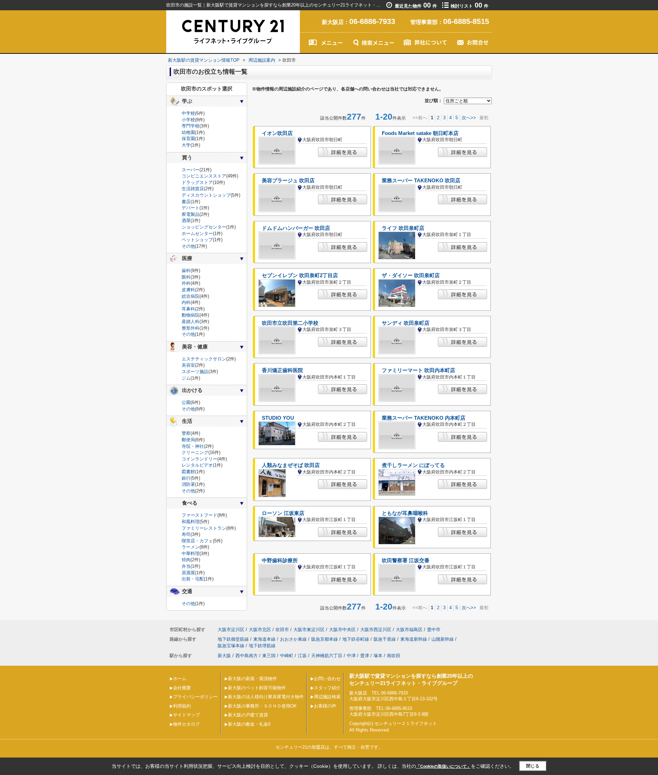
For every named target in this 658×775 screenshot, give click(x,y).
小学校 (188, 119)
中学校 (188, 113)
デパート (190, 207)
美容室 (188, 365)
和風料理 (190, 521)
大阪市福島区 (409, 629)
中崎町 (286, 655)
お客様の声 (325, 706)
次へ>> (469, 117)
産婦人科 (190, 321)
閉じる (532, 765)
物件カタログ (186, 724)
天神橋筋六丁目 (326, 655)
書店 (186, 201)
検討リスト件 (469, 6)
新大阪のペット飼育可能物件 (257, 687)
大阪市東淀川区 (309, 629)
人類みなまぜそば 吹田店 (291, 465)
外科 (186, 283)
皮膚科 (188, 289)
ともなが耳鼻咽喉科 (405, 513)
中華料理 (190, 553)
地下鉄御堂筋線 (233, 639)
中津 (351, 655)
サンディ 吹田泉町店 (405, 323)
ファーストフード (199, 515)
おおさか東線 (293, 639)
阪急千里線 (385, 639)
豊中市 (433, 629)
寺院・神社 (193, 446)
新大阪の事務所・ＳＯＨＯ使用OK (262, 706)
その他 (188, 246)
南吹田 (393, 655)
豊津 (364, 655)
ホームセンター (197, 233)
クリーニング (195, 452)
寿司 (186, 534)
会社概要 (182, 687)
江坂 (302, 655)
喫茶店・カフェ (197, 540)
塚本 (378, 655)
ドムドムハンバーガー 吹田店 (296, 228)
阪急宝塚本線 (231, 645)
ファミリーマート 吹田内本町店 (418, 370)
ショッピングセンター (204, 227)
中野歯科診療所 (280, 560)
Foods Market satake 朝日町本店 (420, 133)
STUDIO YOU (278, 418)
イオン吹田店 (277, 133)
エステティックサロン (204, 358)
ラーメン (190, 547)
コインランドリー (199, 459)
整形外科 (190, 328)
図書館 (188, 471)
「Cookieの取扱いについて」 (443, 766)
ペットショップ (197, 239)
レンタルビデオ (197, 465)
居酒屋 (188, 572)
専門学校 (190, 125)
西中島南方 (246, 655)
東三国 (269, 655)
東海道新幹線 (413, 639)
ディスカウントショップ (206, 195)
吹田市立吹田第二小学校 (290, 323)
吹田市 (282, 629)
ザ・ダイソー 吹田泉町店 (411, 275)
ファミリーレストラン (204, 528)
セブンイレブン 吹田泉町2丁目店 (300, 275)
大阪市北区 (260, 629)
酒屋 (186, 220)
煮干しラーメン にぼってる (413, 465)
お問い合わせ (327, 678)
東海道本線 (264, 639)
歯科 (186, 270)
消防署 (188, 484)
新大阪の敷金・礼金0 (249, 724)
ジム (186, 378)
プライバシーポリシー (195, 696)
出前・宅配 (193, 578)
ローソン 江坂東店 (283, 513)
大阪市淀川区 (231, 629)
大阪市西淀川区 (375, 629)
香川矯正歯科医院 (282, 370)
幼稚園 (188, 132)
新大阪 (224, 655)
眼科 (186, 277)
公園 (186, 402)
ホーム (179, 678)
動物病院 (190, 315)
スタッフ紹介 (327, 687)
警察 (186, 433)
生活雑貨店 (193, 188)
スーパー (190, 169)
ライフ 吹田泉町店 (403, 228)
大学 (186, 145)
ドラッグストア (197, 182)
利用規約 (182, 706)
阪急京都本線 (324, 639)
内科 (186, 302)
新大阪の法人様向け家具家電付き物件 (266, 696)
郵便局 (188, 439)
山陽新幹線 (442, 639)
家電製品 (190, 214)
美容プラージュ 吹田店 (288, 180)
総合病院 (190, 296)
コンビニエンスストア (204, 176)
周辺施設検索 (327, 696)
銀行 (186, 478)
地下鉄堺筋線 (262, 645)
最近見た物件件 (416, 6)
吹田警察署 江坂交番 (405, 560)
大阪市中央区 (342, 629)
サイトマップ (186, 714)
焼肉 (186, 559)
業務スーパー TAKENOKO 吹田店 (421, 180)
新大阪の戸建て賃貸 (248, 714)
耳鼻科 (188, 308)
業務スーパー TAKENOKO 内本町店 (423, 418)
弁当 (186, 566)
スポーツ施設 (195, 371)
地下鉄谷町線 (355, 639)
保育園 (188, 138)
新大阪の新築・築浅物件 (252, 678)
